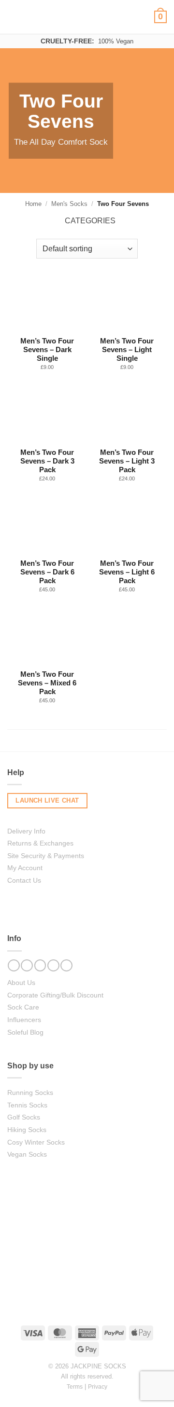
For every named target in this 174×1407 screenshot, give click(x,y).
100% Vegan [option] (87, 41)
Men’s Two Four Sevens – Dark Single (47, 349)
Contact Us (24, 880)
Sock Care (23, 1007)
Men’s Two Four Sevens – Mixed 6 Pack (47, 683)
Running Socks (30, 1092)
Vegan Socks (27, 1154)
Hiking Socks (26, 1130)
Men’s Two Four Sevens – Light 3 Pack (127, 461)
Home (33, 203)
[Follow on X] (53, 965)
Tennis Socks (27, 1105)
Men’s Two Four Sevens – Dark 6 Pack (47, 572)
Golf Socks (23, 1117)
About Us (21, 982)
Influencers (24, 1020)
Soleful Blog (25, 1032)
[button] (15, 16)
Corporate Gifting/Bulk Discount (55, 995)
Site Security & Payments (45, 856)
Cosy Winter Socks (36, 1142)
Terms (75, 1386)
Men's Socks (69, 203)
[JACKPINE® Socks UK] (87, 16)
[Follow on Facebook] (14, 965)
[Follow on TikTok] (40, 965)
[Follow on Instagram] (27, 965)
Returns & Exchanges (40, 843)
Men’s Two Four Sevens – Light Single (127, 349)
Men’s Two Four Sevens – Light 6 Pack (127, 572)
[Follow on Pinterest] (66, 965)
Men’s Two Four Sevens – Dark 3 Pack (47, 461)
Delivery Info (26, 831)
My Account (25, 868)
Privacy (97, 1386)
